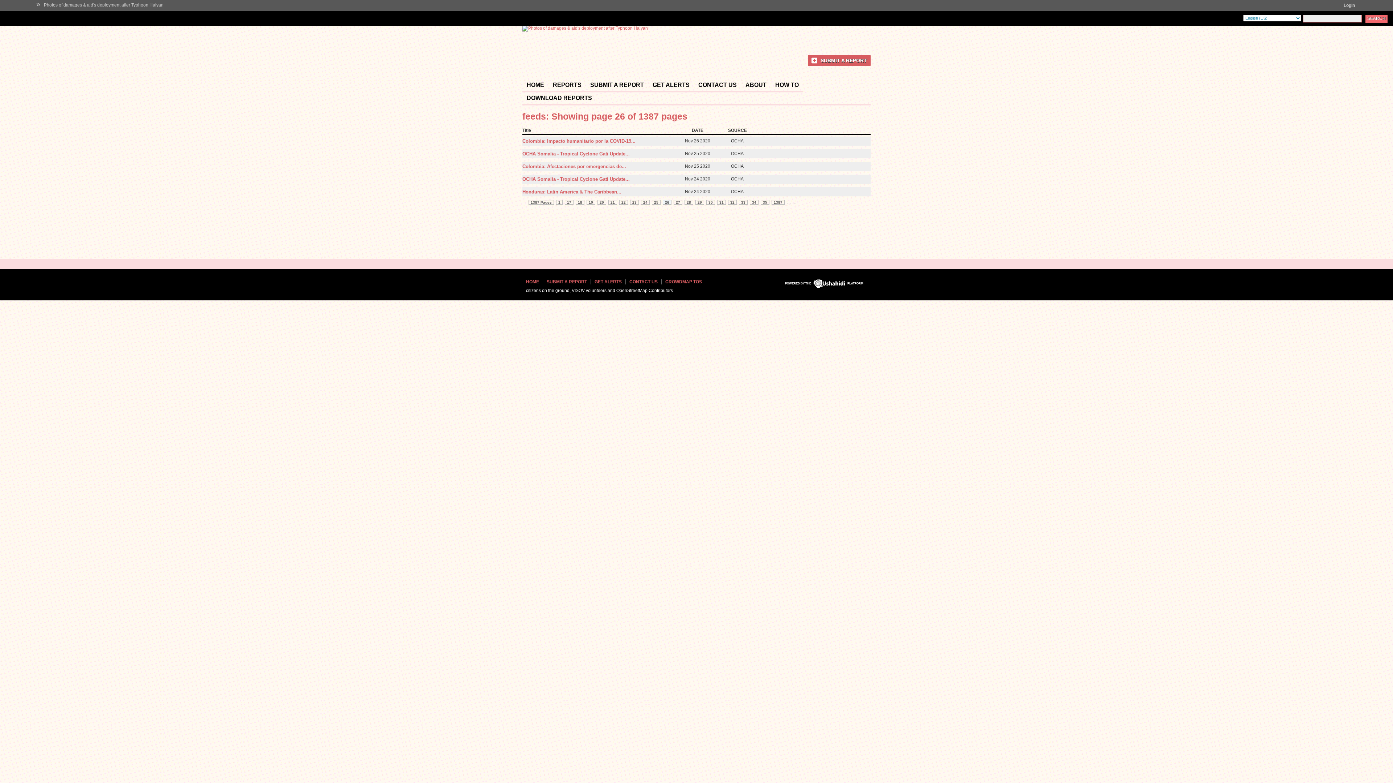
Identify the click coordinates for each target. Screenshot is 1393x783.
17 (569, 202)
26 (667, 202)
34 (754, 202)
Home (535, 85)
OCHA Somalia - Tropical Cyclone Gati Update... (576, 154)
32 (732, 202)
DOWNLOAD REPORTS (559, 98)
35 (765, 202)
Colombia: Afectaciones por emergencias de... (574, 166)
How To (787, 85)
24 (645, 202)
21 (613, 202)
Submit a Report (844, 60)
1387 (778, 202)
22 (623, 202)
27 (678, 202)
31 (721, 202)
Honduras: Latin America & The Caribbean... (571, 192)
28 (689, 202)
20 (602, 202)
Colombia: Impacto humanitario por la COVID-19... (579, 141)
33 (743, 202)
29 (700, 202)
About (756, 85)
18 (580, 202)
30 (710, 202)
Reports (567, 85)
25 (656, 202)
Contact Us (717, 85)
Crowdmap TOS (683, 281)
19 (591, 202)
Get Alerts (671, 85)
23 (634, 202)
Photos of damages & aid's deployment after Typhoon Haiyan (104, 5)
